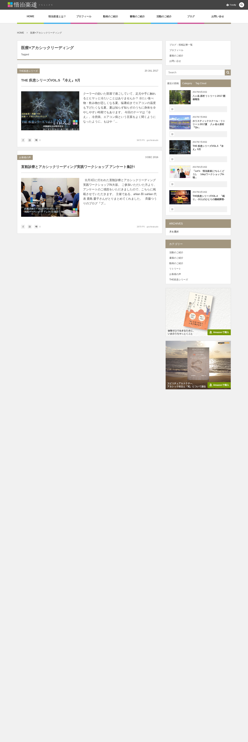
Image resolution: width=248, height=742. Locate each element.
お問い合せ (217, 16)
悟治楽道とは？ (57, 16)
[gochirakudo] (30, 5)
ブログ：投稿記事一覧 (181, 44)
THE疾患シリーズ (28, 71)
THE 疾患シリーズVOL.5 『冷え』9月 (50, 80)
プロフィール (83, 16)
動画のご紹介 (110, 16)
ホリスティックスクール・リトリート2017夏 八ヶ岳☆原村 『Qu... (211, 124)
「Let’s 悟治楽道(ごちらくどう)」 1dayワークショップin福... (208, 174)
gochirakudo (152, 140)
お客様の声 (25, 157)
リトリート (175, 268)
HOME (30, 16)
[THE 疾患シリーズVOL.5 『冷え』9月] (50, 111)
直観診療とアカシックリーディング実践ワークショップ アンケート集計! (78, 167)
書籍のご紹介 (137, 16)
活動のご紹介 (164, 16)
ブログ (191, 16)
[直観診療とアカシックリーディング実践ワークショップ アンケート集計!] (50, 198)
